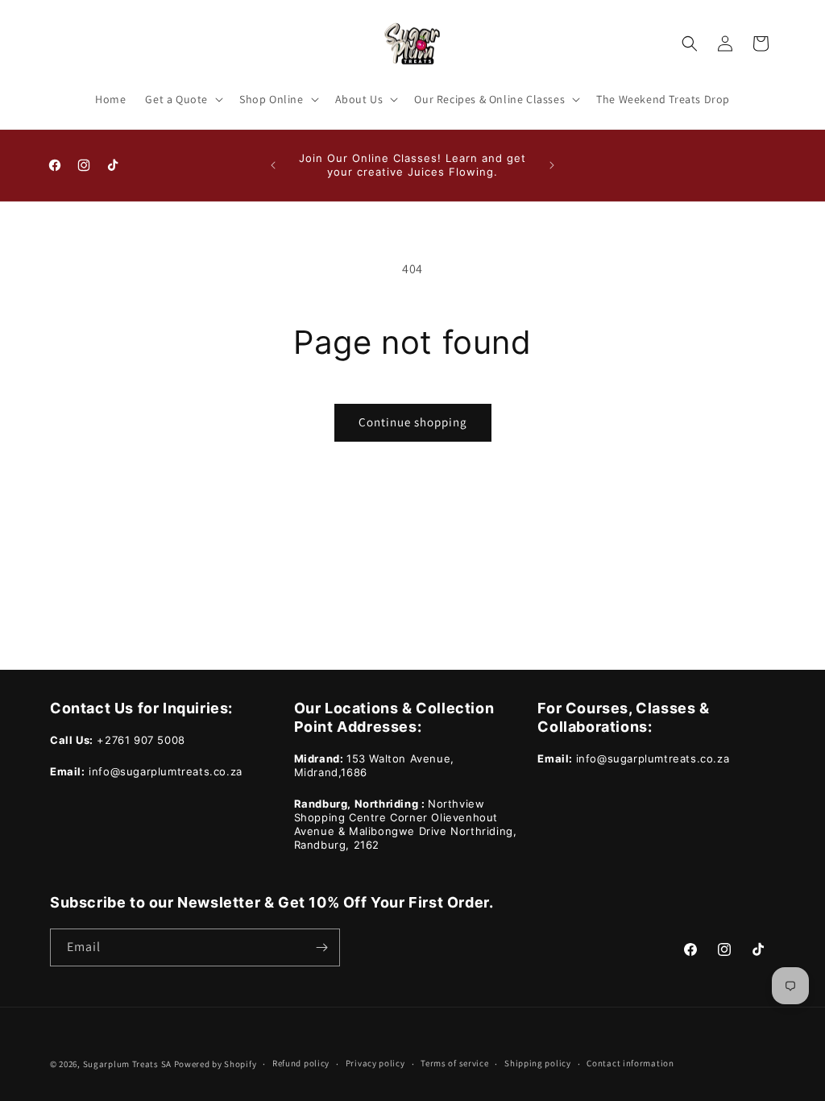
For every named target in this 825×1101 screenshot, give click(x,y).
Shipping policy (537, 1063)
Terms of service (454, 1063)
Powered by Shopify (215, 1064)
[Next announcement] (552, 165)
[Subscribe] (321, 947)
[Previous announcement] (273, 165)
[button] (182, 99)
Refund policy (301, 1063)
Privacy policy (375, 1063)
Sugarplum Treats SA (127, 1064)
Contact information (630, 1063)
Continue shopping (413, 422)
